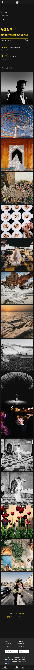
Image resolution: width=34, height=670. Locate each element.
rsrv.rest (7, 661)
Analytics (4, 12)
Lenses (3, 19)
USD (21, 651)
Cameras (4, 16)
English (10, 651)
